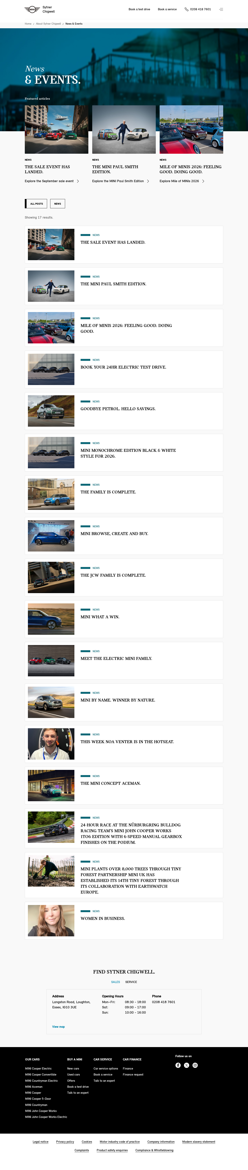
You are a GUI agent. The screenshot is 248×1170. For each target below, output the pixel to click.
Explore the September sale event (49, 181)
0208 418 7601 (200, 9)
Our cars (32, 1059)
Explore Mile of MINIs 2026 (179, 181)
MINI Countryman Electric (41, 1081)
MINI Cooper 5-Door (38, 1099)
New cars (73, 1068)
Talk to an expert (78, 1093)
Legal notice (40, 1141)
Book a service (167, 9)
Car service (103, 1059)
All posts (36, 203)
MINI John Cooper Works (41, 1111)
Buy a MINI (74, 1059)
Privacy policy (65, 1141)
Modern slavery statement (198, 1141)
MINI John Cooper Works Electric (46, 1117)
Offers (71, 1081)
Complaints (82, 1150)
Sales (115, 982)
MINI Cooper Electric (38, 1068)
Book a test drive (139, 9)
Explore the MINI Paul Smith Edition (118, 181)
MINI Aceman (33, 1087)
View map (58, 1026)
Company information (161, 1141)
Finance (128, 1068)
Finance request (133, 1074)
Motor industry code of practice (120, 1141)
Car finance (132, 1059)
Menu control (221, 9)
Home (28, 23)
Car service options (106, 1068)
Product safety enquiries (112, 1150)
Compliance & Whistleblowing (154, 1150)
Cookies (87, 1141)
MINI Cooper (33, 1093)
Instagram (195, 1065)
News (57, 203)
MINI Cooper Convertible (40, 1074)
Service (131, 982)
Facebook (178, 1065)
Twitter (186, 1065)
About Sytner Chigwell (48, 23)
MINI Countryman (36, 1105)
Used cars (73, 1074)
